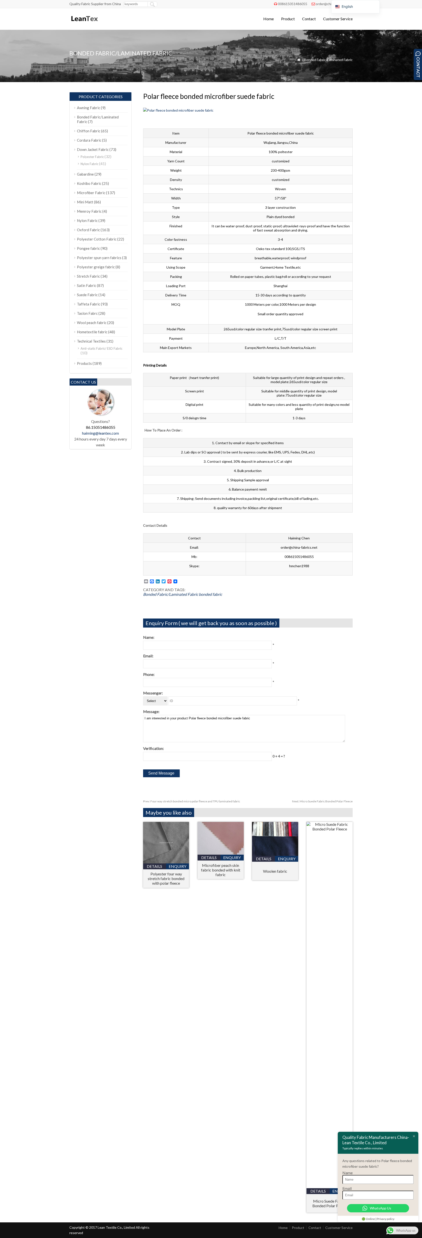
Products (84, 363)
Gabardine (85, 174)
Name (347, 1172)
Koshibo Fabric (89, 183)
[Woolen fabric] (275, 854)
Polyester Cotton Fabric (96, 239)
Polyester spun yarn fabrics (99, 257)
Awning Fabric (88, 107)
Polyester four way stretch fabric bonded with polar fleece (166, 878)
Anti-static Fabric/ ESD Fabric (101, 348)
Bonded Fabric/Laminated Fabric (328, 60)
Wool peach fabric (91, 322)
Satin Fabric (86, 285)
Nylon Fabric (89, 164)
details (154, 866)
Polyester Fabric (92, 157)
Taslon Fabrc (87, 313)
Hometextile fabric (92, 332)
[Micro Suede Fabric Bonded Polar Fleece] (329, 829)
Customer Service (338, 18)
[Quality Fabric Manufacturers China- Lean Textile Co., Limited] (84, 23)
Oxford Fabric (88, 230)
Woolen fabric (275, 871)
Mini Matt (85, 202)
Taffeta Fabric (88, 304)
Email (347, 1188)
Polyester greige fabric (96, 267)
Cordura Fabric (89, 140)
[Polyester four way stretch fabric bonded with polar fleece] (166, 862)
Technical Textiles (91, 341)
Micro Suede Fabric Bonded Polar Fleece (322, 801)
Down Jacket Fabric (93, 149)
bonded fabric (210, 594)
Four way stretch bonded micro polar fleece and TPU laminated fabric (191, 801)
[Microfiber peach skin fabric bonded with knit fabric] (221, 853)
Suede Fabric (87, 295)
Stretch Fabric (88, 276)
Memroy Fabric (89, 211)
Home (268, 18)
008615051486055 (292, 4)
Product (288, 18)
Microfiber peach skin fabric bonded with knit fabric (220, 870)
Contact (309, 18)
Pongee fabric (88, 248)
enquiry (177, 866)
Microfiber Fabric (91, 192)
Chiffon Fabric (88, 131)
